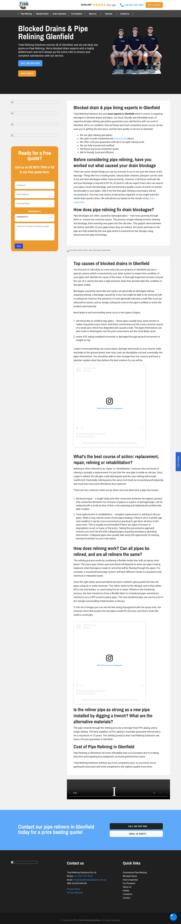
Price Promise (178, 461)
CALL (30, 63)
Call (137, 826)
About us (92, 13)
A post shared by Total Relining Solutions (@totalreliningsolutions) (109, 443)
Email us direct (137, 833)
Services (108, 13)
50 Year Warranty (75, 892)
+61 (83, 876)
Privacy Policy (73, 889)
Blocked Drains (42, 13)
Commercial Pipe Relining (135, 872)
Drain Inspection (59, 13)
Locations (127, 894)
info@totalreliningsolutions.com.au (89, 880)
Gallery (126, 890)
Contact (126, 898)
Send (19, 246)
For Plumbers (76, 13)
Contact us (124, 13)
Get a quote (154, 5)
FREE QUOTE (27, 73)
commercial (120, 138)
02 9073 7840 (38, 167)
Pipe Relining (26, 13)
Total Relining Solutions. (90, 920)
